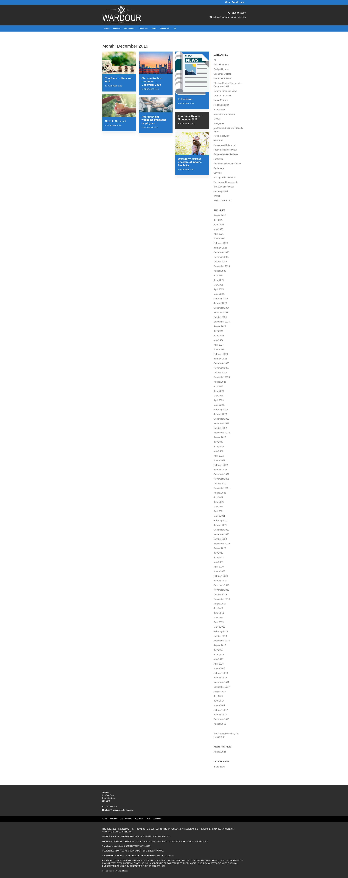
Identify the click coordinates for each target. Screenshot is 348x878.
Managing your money (224, 114)
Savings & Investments (225, 177)
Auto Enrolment (221, 64)
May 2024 (218, 340)
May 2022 (218, 451)
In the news (219, 767)
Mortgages (219, 123)
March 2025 (219, 294)
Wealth (217, 196)
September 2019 (222, 599)
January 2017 (220, 714)
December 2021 (221, 474)
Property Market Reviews (226, 154)
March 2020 (219, 571)
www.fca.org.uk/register (113, 846)
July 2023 (218, 386)
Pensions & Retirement (225, 145)
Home (106, 29)
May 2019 (218, 617)
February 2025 (221, 298)
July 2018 (218, 650)
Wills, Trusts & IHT (223, 200)
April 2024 (219, 345)
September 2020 (222, 543)
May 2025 (218, 285)
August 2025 (220, 271)
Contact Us (164, 29)
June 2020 (219, 557)
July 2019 (218, 608)
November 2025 (221, 257)
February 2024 (221, 354)
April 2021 (219, 511)
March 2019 (219, 627)
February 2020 (221, 576)
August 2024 (220, 326)
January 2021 (220, 525)
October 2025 (220, 261)
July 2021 (218, 497)
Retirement (219, 168)
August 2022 (220, 437)
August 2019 (220, 604)
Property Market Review (225, 150)
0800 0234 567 (158, 866)
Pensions (218, 140)
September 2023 (222, 377)
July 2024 (218, 331)
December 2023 (221, 363)
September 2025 (222, 266)
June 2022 (219, 446)
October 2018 (220, 636)
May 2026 (218, 229)
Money (217, 119)
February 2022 (221, 465)
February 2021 (221, 520)
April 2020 (219, 567)
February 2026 (221, 243)
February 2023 (221, 409)
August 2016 (220, 724)
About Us (116, 29)
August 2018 (220, 645)
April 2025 (219, 289)
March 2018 (219, 668)
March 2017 (219, 705)
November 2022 (221, 423)
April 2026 (219, 234)
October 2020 (220, 539)
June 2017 (219, 701)
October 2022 (220, 428)
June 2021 (219, 502)
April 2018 (219, 664)
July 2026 (218, 220)
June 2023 (219, 391)
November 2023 (221, 368)
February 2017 (221, 710)
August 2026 (220, 215)
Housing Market (221, 105)
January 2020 (220, 580)
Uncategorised (221, 191)
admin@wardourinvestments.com (119, 810)
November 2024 (221, 312)
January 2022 (220, 470)
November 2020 (221, 534)
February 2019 (221, 631)
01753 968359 (110, 806)
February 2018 (221, 673)
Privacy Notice (122, 871)
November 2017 (221, 682)
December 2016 (221, 719)
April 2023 (219, 400)
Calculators (143, 29)
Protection (218, 159)
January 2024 (220, 359)
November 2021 (221, 479)
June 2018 (219, 654)
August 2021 (220, 493)
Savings (218, 173)
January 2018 (220, 678)
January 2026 (220, 248)
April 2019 (219, 622)
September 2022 (222, 433)
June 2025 (219, 280)
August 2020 (220, 548)
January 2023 (220, 414)
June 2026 (219, 225)
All (215, 60)
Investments (219, 109)
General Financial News (225, 91)
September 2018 (222, 641)
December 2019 (221, 585)
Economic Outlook (222, 74)
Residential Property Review (227, 163)
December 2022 (221, 419)
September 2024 (222, 322)
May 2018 (218, 659)
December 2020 (221, 530)
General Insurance (223, 95)
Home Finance (221, 100)
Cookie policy (107, 871)
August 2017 (220, 691)
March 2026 (219, 238)
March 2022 (219, 460)
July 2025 (218, 275)
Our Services (129, 29)
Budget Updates (221, 69)
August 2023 (220, 382)
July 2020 (218, 553)
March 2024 (219, 349)
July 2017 (218, 696)
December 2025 (221, 252)
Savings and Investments (226, 182)
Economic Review (222, 78)
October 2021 (220, 483)
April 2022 (219, 456)
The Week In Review (224, 187)
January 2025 (220, 303)
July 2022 (218, 442)
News (154, 29)
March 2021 (219, 516)
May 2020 (218, 562)
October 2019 (220, 594)
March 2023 (219, 405)
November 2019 (221, 590)
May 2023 (218, 396)
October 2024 (220, 317)
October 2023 (220, 372)
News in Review (221, 136)
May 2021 (218, 506)
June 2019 (219, 613)
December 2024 (221, 308)
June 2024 (219, 335)
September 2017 (222, 687)
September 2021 (222, 488)
